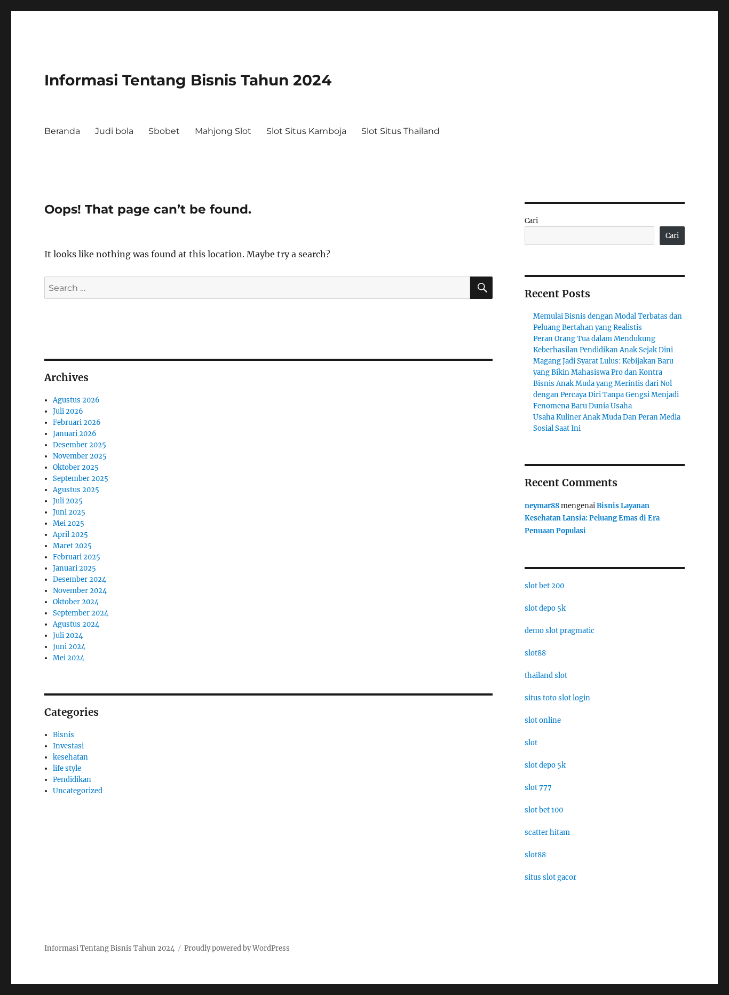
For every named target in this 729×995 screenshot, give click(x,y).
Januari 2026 (75, 433)
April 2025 (70, 534)
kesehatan (70, 757)
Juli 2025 (68, 501)
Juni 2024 (69, 646)
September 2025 (80, 478)
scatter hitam (547, 832)
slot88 (535, 653)
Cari (531, 220)
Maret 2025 (72, 545)
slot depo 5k (545, 608)
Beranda (62, 131)
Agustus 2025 (76, 489)
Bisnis (63, 734)
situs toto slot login (557, 697)
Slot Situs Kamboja (306, 131)
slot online (543, 720)
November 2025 (80, 456)
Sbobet (164, 131)
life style (67, 768)
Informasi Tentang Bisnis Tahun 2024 (187, 80)
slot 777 (538, 787)
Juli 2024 (68, 635)
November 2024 (80, 590)
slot (531, 742)
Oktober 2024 (76, 601)
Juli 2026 (68, 411)
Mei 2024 (68, 657)
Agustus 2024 (76, 624)
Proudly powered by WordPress (237, 948)
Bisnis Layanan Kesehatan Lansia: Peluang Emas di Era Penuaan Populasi (592, 518)
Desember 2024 (79, 579)
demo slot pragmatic (560, 630)
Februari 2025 (76, 557)
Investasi (68, 746)
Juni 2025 (69, 512)
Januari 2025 (74, 568)
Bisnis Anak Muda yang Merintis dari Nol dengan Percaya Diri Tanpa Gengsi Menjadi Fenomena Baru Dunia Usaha (606, 394)
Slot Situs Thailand (400, 131)
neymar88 (542, 505)
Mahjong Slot (223, 131)
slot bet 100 (544, 810)
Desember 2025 (79, 444)
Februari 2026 (77, 422)
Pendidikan (72, 779)
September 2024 (80, 613)
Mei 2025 (68, 523)
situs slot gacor (550, 877)
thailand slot (546, 675)
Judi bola (114, 131)
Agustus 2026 (76, 400)
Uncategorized (77, 790)
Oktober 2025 (76, 467)
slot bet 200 (544, 585)
